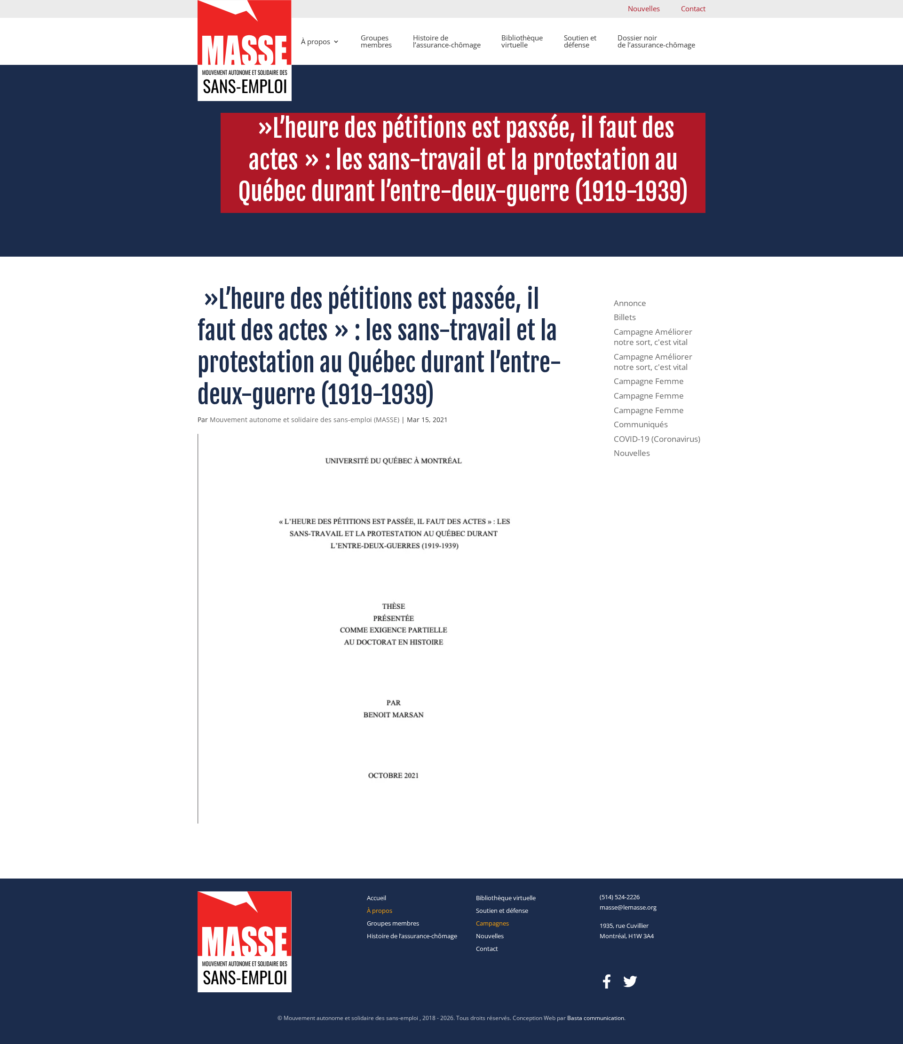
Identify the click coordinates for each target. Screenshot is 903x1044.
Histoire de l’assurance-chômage (447, 41)
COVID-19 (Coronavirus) (657, 438)
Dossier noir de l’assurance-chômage (656, 41)
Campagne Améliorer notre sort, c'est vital (653, 336)
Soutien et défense (580, 41)
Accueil (376, 898)
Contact (693, 8)
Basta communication (595, 1018)
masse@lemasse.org (628, 907)
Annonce (630, 303)
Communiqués (641, 424)
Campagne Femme (649, 381)
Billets (625, 317)
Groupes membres (376, 41)
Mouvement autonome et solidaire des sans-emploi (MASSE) (304, 419)
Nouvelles (644, 8)
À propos (315, 41)
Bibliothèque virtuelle (522, 41)
